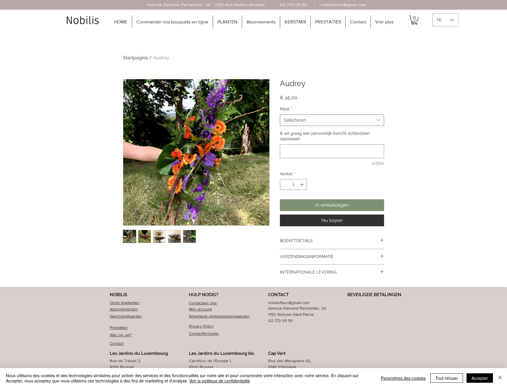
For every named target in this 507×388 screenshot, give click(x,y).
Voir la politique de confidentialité (219, 381)
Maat (286, 109)
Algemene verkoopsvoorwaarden (219, 316)
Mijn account (200, 309)
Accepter (479, 378)
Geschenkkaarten (126, 316)
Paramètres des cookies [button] (403, 378)
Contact (117, 343)
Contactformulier (204, 333)
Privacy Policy (201, 326)
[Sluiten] (499, 378)
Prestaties (119, 327)
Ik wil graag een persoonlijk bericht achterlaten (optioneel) (325, 136)
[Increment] (302, 184)
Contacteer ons (203, 303)
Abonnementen (124, 309)
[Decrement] (284, 184)
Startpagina (135, 57)
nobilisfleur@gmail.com (343, 4)
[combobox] (332, 120)
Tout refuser (446, 378)
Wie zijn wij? (120, 335)
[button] (172, 22)
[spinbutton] (293, 184)
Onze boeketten (124, 302)
